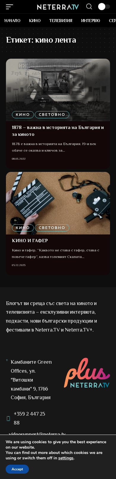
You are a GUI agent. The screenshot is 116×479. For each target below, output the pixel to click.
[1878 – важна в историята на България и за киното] (58, 90)
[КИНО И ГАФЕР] (58, 203)
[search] (89, 6)
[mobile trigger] (11, 6)
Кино (23, 114)
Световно (52, 114)
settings (65, 458)
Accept (17, 469)
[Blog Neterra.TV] (58, 6)
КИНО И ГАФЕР (30, 240)
